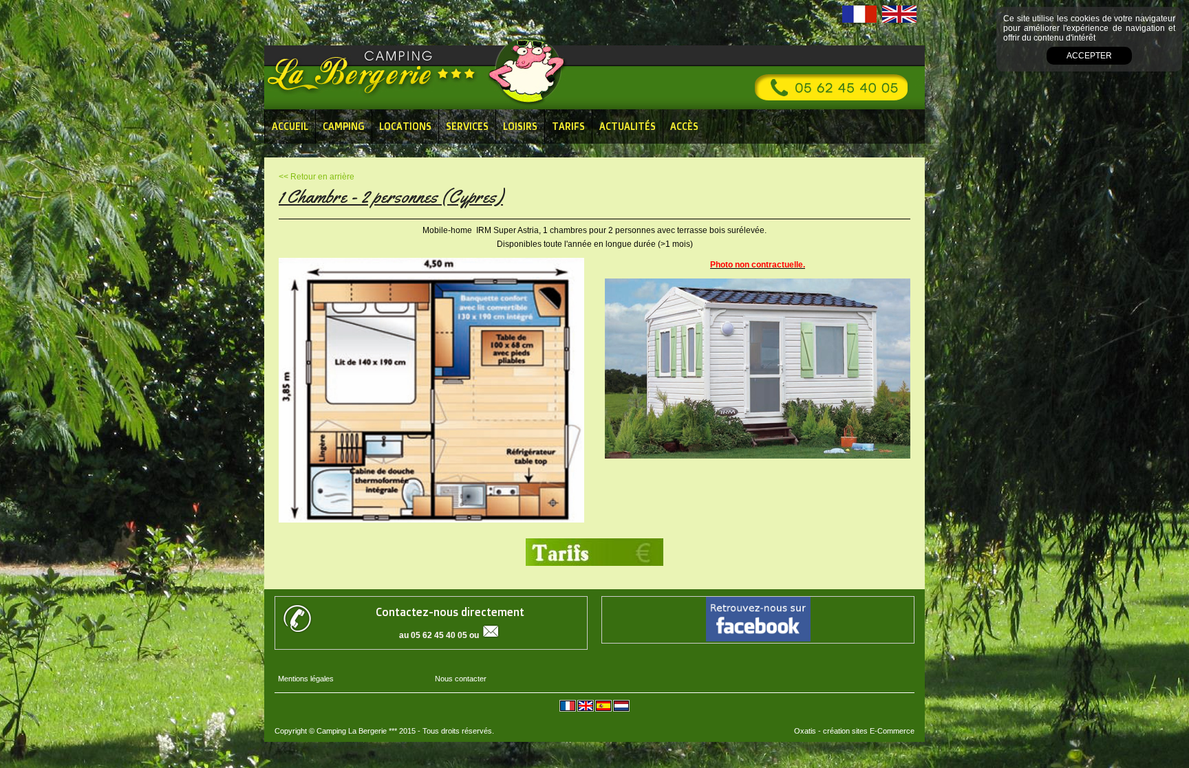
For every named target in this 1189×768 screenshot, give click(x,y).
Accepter (1089, 56)
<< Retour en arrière (316, 177)
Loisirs (520, 126)
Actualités (627, 126)
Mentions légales (306, 678)
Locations (405, 126)
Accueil (290, 126)
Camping (344, 126)
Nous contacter (460, 678)
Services (467, 126)
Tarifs (568, 126)
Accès (684, 126)
